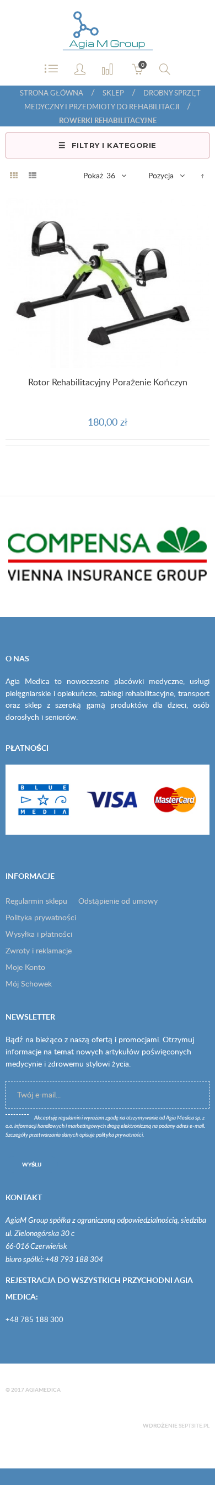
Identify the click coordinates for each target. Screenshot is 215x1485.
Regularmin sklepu (36, 900)
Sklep (113, 93)
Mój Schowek (29, 983)
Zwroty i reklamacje (39, 950)
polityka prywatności (119, 1135)
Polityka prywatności (41, 917)
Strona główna (51, 93)
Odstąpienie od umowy (118, 900)
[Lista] (32, 175)
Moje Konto (25, 967)
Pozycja (161, 175)
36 (110, 175)
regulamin (69, 1118)
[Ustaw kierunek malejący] (202, 175)
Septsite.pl (194, 1425)
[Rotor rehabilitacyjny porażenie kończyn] (107, 282)
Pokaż (93, 175)
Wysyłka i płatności (39, 934)
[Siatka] (14, 175)
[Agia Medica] (108, 31)
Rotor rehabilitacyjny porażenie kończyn (107, 382)
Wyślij (31, 1164)
